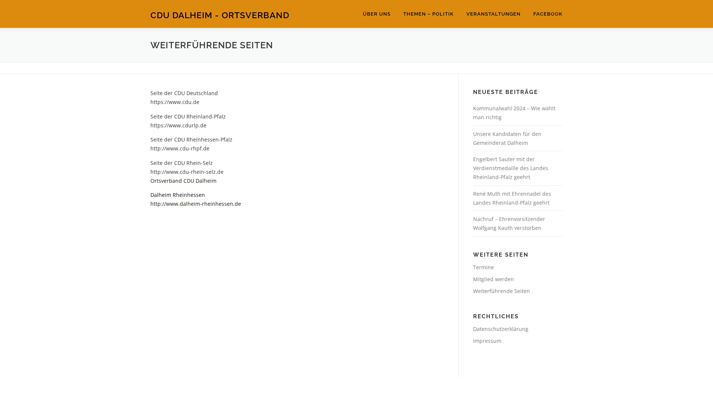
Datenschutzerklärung (500, 328)
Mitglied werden (493, 279)
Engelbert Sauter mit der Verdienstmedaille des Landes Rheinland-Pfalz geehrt (510, 168)
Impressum (487, 340)
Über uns (377, 14)
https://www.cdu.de (174, 101)
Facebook (548, 14)
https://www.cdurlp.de (178, 125)
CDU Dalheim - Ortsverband (219, 15)
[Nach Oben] (681, 378)
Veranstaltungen (493, 14)
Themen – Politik (428, 14)
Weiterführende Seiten (501, 291)
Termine (483, 267)
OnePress (385, 395)
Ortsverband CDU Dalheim (183, 180)
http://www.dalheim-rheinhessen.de (195, 203)
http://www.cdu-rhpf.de (179, 148)
